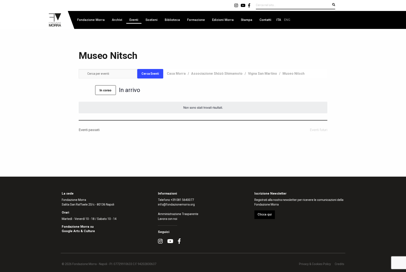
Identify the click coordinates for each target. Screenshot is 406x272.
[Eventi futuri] (89, 90)
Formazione (196, 20)
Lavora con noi (167, 219)
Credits (339, 264)
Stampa (246, 20)
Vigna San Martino (262, 74)
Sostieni (151, 20)
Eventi (133, 20)
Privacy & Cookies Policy (315, 264)
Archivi (117, 20)
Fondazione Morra (91, 20)
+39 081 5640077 (182, 200)
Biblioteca (172, 20)
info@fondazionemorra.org (176, 204)
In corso (105, 90)
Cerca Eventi (150, 73)
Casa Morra (176, 74)
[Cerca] (333, 4)
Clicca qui (265, 214)
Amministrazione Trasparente (178, 214)
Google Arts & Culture (78, 231)
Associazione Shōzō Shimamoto (217, 74)
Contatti (265, 20)
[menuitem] (91, 20)
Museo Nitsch (293, 74)
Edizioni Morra (223, 20)
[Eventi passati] (81, 90)
